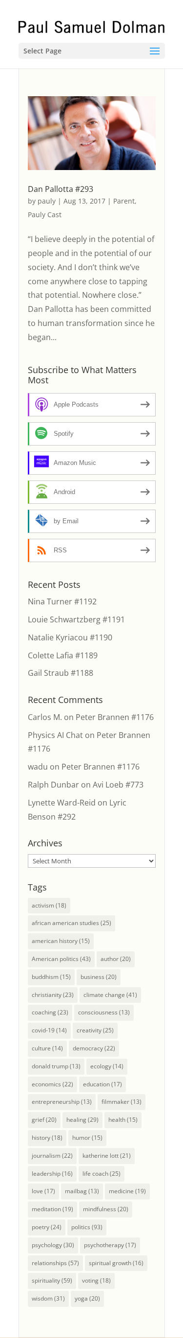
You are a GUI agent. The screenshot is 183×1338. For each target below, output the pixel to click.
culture (47, 1048)
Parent (124, 201)
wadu (38, 766)
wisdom (48, 1298)
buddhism (51, 977)
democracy (94, 1048)
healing (82, 1119)
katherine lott (106, 1155)
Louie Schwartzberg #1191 (76, 619)
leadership (52, 1173)
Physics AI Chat (55, 735)
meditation (52, 1209)
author (116, 959)
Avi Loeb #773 (118, 784)
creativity (95, 1030)
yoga (87, 1298)
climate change (110, 995)
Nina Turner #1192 (62, 601)
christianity (53, 995)
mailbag (82, 1191)
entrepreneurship (62, 1102)
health (123, 1119)
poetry (46, 1227)
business (99, 977)
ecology (106, 1066)
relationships (55, 1263)
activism (49, 905)
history (47, 1137)
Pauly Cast (44, 214)
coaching (50, 1012)
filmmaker (122, 1102)
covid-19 (49, 1030)
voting (96, 1280)
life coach (101, 1173)
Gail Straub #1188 (60, 673)
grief (44, 1119)
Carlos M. (45, 717)
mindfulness (105, 1209)
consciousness (104, 1012)
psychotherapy (110, 1245)
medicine (127, 1191)
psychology (53, 1245)
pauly (47, 201)
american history (61, 941)
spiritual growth (116, 1263)
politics (86, 1227)
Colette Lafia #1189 (63, 655)
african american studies (71, 923)
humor (87, 1137)
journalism (52, 1155)
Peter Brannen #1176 (115, 717)
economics (52, 1084)
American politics (61, 959)
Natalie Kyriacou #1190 (70, 637)
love (43, 1191)
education (102, 1084)
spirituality (52, 1280)
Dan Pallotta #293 (60, 189)
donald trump (56, 1066)
